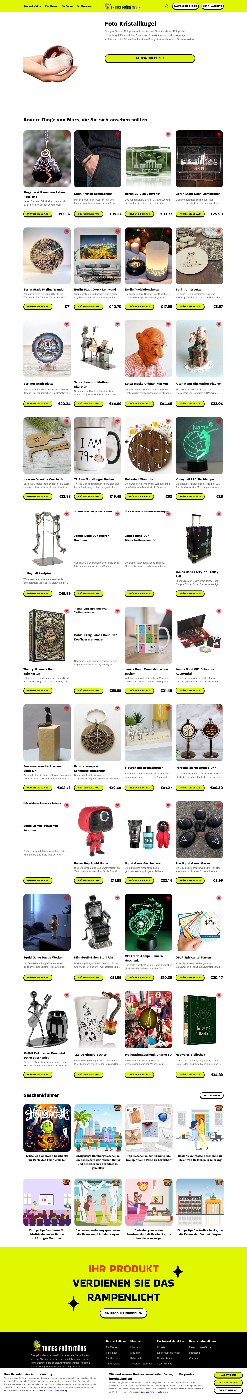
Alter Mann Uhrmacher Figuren (199, 383)
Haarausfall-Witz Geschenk (43, 479)
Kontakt (161, 1347)
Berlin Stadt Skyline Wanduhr (45, 289)
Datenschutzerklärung (57, 1390)
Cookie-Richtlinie (39, 1390)
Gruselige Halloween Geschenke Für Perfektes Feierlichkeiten (47, 1158)
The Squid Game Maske (193, 863)
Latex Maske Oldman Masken (146, 383)
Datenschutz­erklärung (200, 1347)
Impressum (194, 1353)
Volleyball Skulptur (37, 573)
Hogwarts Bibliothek (190, 1054)
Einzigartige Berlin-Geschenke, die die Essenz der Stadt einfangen (200, 1232)
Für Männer (51, 6)
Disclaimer (135, 1353)
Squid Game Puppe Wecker (43, 957)
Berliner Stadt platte (38, 383)
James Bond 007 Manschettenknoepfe (140, 537)
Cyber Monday (164, 1363)
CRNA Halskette (212, 6)
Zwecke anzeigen (228, 1390)
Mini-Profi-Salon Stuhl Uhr (94, 957)
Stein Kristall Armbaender (93, 194)
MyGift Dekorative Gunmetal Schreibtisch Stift (44, 1055)
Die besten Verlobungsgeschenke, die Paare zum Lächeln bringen (98, 1232)
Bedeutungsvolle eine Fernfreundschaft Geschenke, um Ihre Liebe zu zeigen (149, 1234)
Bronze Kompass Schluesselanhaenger (89, 768)
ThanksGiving (113, 1363)
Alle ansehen (212, 1095)
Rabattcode (136, 1358)
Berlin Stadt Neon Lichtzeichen (198, 194)
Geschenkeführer (32, 6)
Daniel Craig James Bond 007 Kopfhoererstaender (95, 637)
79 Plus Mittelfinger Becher (94, 479)
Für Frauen (67, 6)
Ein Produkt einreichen (123, 1313)
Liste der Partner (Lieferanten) (155, 1392)
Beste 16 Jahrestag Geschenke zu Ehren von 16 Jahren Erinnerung (200, 1158)
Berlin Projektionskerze (142, 289)
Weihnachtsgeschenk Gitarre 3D (148, 1054)
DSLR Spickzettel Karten (193, 957)
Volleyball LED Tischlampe (195, 479)
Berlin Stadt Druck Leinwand (95, 289)
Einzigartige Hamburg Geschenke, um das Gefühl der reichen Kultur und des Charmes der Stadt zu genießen (98, 1162)
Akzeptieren (228, 1375)
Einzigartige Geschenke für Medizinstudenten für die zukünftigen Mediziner (47, 1234)
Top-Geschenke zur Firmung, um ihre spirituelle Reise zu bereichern (149, 1158)
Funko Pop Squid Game (91, 863)
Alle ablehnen (228, 1382)
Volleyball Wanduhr (139, 479)
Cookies (193, 1358)
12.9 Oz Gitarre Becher (90, 1054)
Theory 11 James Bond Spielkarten (39, 671)
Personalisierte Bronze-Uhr (196, 767)
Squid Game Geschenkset (143, 863)
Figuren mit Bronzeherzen (144, 767)
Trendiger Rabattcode (141, 1363)
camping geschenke (185, 6)
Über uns (135, 1347)
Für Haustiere (84, 6)
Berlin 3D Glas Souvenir (142, 194)
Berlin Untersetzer (189, 289)
